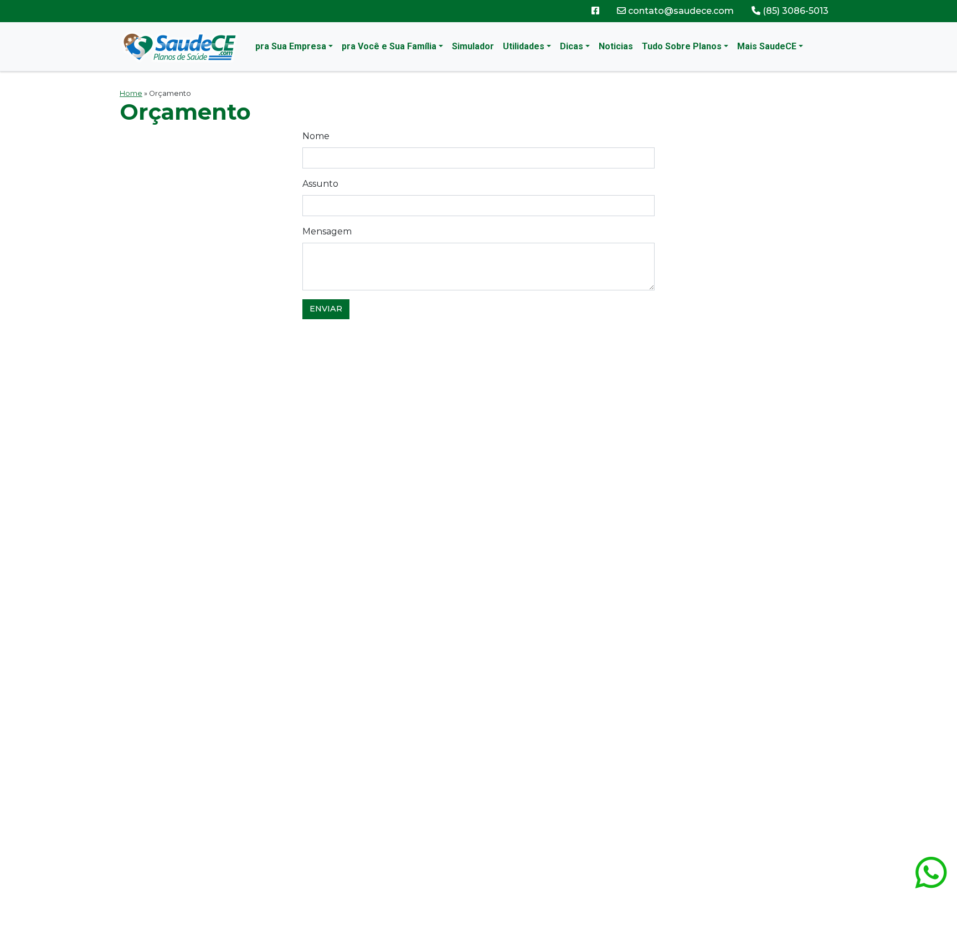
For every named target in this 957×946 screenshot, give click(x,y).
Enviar (326, 309)
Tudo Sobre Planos (682, 46)
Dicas (571, 46)
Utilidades (523, 46)
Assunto (320, 183)
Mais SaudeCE (766, 46)
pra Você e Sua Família (389, 46)
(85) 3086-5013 (794, 11)
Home (131, 93)
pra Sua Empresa (290, 46)
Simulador (473, 46)
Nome (316, 136)
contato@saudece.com (680, 11)
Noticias (616, 46)
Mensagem (327, 231)
